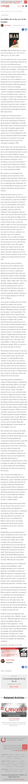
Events (22, 769)
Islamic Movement (5, 764)
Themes (21, 771)
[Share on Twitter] (25, 29)
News (23, 754)
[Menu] (26, 6)
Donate (16, 756)
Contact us (9, 758)
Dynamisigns (21, 779)
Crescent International (14, 719)
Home (11, 754)
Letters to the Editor (19, 766)
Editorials (22, 761)
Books (16, 769)
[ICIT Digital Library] (25, 2)
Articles (11, 769)
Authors (3, 756)
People (14, 771)
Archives (17, 754)
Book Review (15, 764)
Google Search (17, 758)
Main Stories (14, 761)
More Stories (14, 687)
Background (9, 766)
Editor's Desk (24, 764)
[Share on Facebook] (22, 29)
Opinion (3, 763)
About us (22, 756)
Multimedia (8, 771)
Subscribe (9, 756)
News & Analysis (11, 763)
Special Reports (21, 763)
